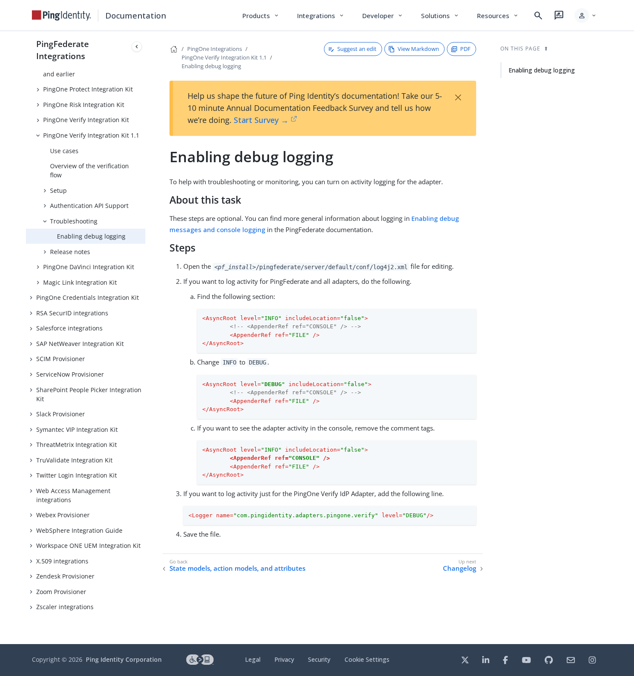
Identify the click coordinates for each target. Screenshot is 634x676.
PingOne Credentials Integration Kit (87, 297)
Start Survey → (261, 120)
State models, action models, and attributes (237, 568)
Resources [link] (498, 15)
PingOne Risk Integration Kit (83, 105)
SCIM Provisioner (60, 359)
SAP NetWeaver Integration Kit (80, 344)
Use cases (64, 151)
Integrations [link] (321, 15)
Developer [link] (383, 15)
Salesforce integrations (69, 328)
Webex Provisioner (63, 515)
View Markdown (418, 49)
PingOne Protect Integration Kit (88, 89)
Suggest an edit (357, 49)
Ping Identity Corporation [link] (124, 659)
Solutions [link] (440, 15)
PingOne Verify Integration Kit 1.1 (91, 135)
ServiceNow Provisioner (70, 374)
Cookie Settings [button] (367, 659)
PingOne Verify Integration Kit (86, 120)
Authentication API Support (89, 205)
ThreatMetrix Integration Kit (76, 444)
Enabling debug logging (91, 236)
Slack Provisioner (60, 414)
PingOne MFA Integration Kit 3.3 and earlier (89, 69)
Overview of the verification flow (89, 170)
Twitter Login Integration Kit (76, 475)
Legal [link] (253, 659)
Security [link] (319, 659)
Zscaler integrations (65, 607)
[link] (61, 15)
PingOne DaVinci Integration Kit (88, 267)
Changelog (459, 568)
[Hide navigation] (137, 46)
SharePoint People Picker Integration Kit (88, 394)
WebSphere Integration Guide (79, 530)
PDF (465, 49)
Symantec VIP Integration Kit (77, 429)
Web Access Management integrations (73, 495)
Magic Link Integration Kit (80, 282)
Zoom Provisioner (61, 592)
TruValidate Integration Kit (74, 460)
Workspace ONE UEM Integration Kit (88, 545)
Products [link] (261, 15)
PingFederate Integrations (62, 49)
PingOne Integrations (214, 49)
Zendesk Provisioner (65, 576)
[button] (586, 15)
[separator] (145, 337)
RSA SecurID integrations (72, 313)
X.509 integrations (62, 561)
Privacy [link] (284, 659)
